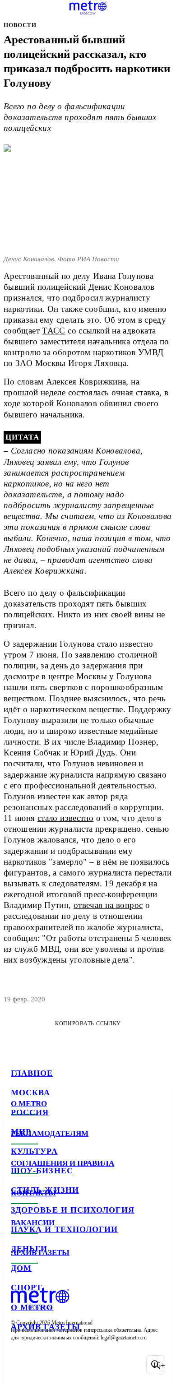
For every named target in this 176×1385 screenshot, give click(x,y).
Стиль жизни (45, 1190)
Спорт (26, 1287)
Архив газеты (45, 1326)
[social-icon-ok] (67, 1365)
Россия (30, 1112)
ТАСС (53, 330)
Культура (34, 1151)
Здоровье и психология (72, 1209)
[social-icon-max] (90, 1365)
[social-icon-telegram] (43, 1365)
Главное (32, 1073)
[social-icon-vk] (20, 1365)
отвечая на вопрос (108, 905)
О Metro (32, 1307)
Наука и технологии (64, 1229)
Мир (21, 1131)
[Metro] (88, 7)
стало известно (65, 818)
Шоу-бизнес (42, 1170)
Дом (21, 1268)
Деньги (29, 1248)
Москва (30, 1092)
